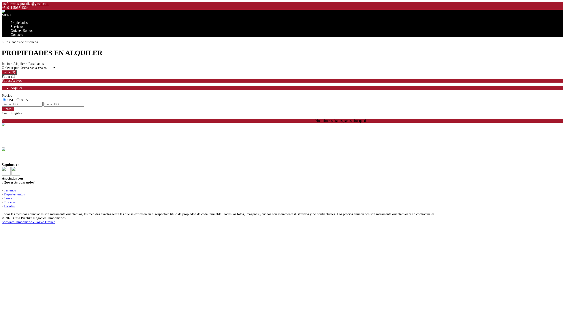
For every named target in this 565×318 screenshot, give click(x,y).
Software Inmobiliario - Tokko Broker (28, 222)
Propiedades (19, 23)
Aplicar (8, 109)
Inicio (6, 64)
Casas (8, 198)
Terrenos (10, 190)
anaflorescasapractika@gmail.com (25, 4)
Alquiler (19, 64)
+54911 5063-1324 (20, 149)
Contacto (17, 34)
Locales (9, 206)
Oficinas (9, 202)
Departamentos (14, 194)
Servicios (17, 26)
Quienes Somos (21, 30)
